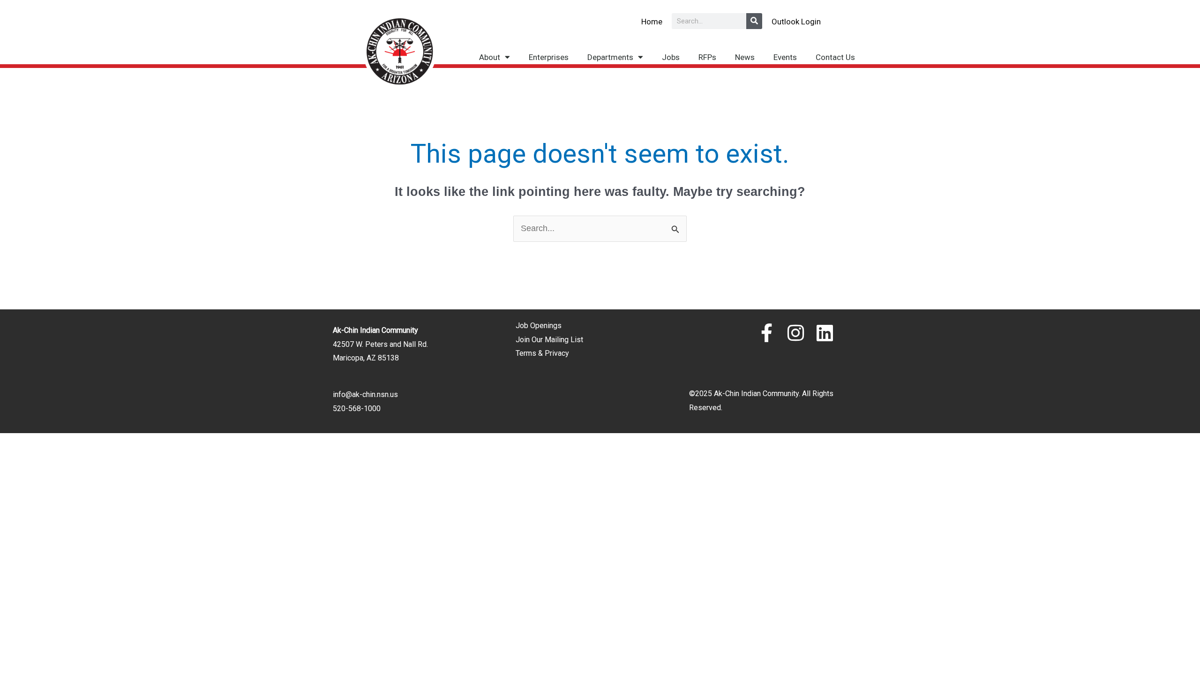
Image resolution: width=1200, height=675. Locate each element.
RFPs (707, 57)
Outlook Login (796, 21)
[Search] (754, 21)
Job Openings (539, 325)
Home (651, 21)
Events (785, 57)
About (489, 57)
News (745, 57)
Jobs (671, 57)
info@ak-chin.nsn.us (365, 394)
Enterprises (549, 57)
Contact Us (835, 57)
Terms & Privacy (542, 353)
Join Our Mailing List (549, 339)
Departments (610, 57)
